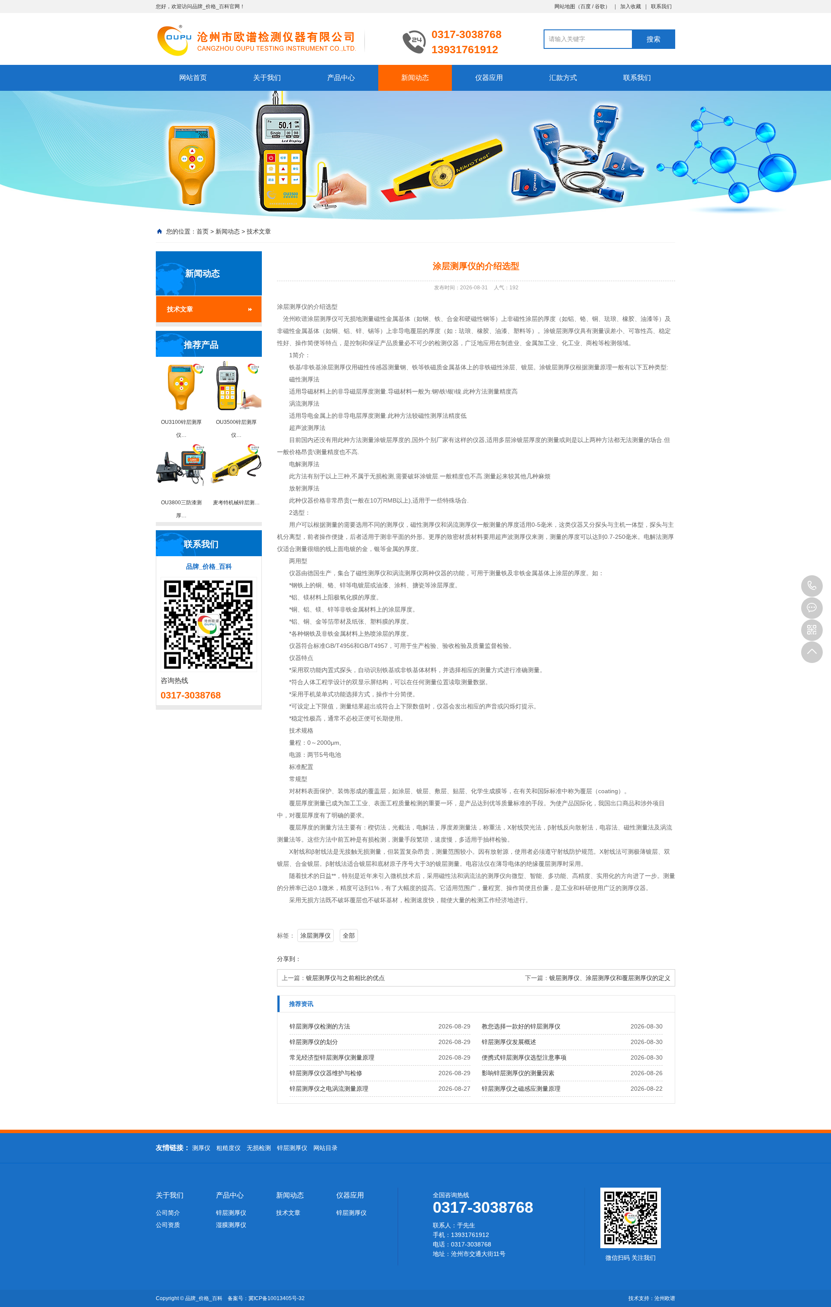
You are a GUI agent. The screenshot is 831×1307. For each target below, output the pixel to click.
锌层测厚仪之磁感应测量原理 (521, 1088)
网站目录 (325, 1147)
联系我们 (661, 6)
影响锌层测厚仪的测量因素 (518, 1073)
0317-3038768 (812, 586)
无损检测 (259, 1147)
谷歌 (600, 6)
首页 (202, 231)
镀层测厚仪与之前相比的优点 (345, 977)
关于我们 (267, 77)
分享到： (289, 958)
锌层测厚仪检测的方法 (320, 1026)
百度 (585, 6)
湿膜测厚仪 (231, 1225)
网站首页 (193, 77)
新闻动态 (415, 77)
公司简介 (168, 1213)
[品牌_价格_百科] (273, 39)
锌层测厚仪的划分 (314, 1041)
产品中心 (341, 77)
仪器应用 (489, 77)
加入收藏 (630, 6)
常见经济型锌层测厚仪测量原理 (332, 1057)
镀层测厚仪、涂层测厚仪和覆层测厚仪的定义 (609, 977)
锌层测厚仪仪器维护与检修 (326, 1073)
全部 (349, 935)
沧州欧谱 (664, 1298)
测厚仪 (201, 1147)
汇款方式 (563, 77)
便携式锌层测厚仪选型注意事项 (524, 1057)
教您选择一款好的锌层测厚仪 (521, 1026)
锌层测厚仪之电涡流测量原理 (329, 1088)
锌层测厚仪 (292, 1147)
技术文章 (259, 231)
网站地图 (564, 6)
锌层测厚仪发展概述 (509, 1041)
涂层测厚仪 (315, 935)
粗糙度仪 (228, 1147)
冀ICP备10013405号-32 (276, 1298)
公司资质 (168, 1225)
